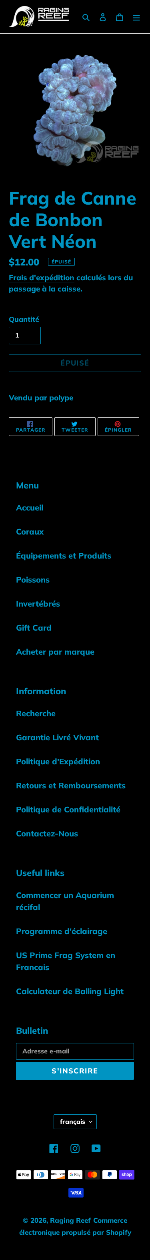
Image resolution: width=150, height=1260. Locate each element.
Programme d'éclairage (61, 931)
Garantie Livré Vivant (57, 737)
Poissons (33, 580)
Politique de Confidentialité (68, 809)
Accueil (29, 507)
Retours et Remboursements (71, 785)
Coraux (30, 532)
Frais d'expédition (41, 277)
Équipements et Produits (63, 556)
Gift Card (34, 628)
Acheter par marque (55, 652)
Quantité (24, 319)
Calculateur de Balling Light (70, 991)
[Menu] (136, 16)
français (72, 1121)
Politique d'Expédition (58, 761)
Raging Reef (70, 1220)
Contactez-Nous (47, 833)
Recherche (36, 713)
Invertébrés (38, 604)
